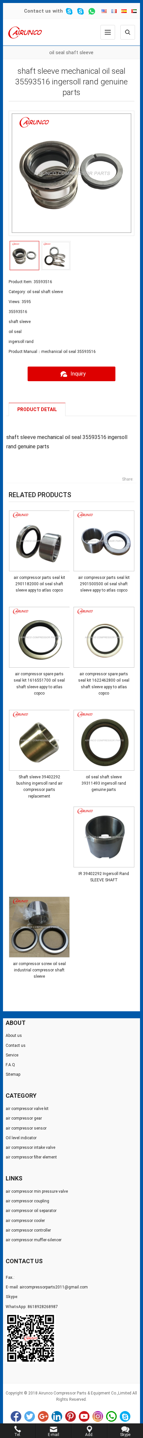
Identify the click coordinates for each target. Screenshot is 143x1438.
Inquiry (78, 374)
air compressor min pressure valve (37, 1191)
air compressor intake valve (30, 1147)
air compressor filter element (31, 1157)
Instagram (97, 1416)
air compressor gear (24, 1118)
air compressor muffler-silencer (34, 1240)
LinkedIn (57, 1416)
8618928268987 (43, 1306)
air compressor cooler (25, 1220)
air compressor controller (28, 1230)
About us (14, 1035)
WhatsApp (111, 1416)
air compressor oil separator (31, 1210)
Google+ (43, 1416)
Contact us (37, 11)
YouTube (84, 1416)
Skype (125, 1416)
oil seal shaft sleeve (71, 52)
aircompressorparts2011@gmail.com (54, 1287)
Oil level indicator (21, 1138)
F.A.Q (10, 1064)
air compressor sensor (26, 1128)
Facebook (16, 1416)
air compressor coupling (27, 1201)
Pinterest (70, 1416)
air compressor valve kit (27, 1108)
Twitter (29, 1416)
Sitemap (13, 1074)
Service (12, 1055)
